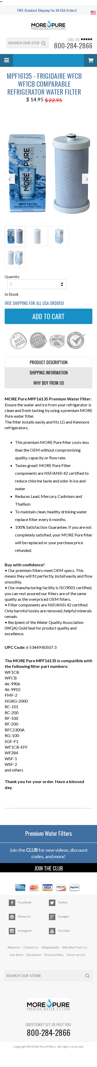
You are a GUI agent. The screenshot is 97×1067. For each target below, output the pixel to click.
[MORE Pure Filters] (48, 25)
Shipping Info (50, 947)
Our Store (16, 955)
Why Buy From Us (74, 947)
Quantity (12, 276)
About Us (14, 947)
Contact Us (31, 947)
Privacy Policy (53, 955)
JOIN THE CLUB (48, 868)
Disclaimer (33, 955)
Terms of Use (75, 955)
